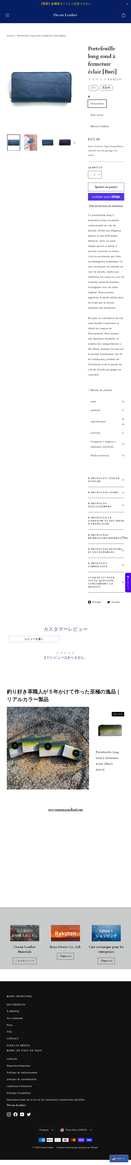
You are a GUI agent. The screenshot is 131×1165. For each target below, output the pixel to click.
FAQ (9, 1032)
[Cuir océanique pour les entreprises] (106, 933)
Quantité (95, 167)
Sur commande (15, 1018)
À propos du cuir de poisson (104, 480)
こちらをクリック (24, 960)
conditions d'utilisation (19, 1086)
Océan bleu (97, 103)
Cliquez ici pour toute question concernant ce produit (101, 582)
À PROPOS (13, 1011)
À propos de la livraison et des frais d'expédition (106, 520)
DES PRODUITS (16, 1004)
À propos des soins (103, 492)
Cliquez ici (65, 956)
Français (44, 1130)
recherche (12, 1059)
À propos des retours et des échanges (105, 551)
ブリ (93, 87)
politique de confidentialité (21, 1079)
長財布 (106, 87)
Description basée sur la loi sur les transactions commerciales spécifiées (46, 1099)
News (10, 1025)
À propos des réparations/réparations (106, 537)
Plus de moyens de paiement (106, 205)
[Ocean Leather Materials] (24, 933)
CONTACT (13, 1038)
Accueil (11, 35)
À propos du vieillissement (100, 505)
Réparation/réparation (18, 1065)
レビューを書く (34, 638)
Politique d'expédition (19, 1093)
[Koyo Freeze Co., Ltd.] (65, 933)
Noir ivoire (97, 115)
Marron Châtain (100, 126)
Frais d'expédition (113, 146)
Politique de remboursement (22, 1072)
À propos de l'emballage (97, 565)
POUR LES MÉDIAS (18, 1045)
